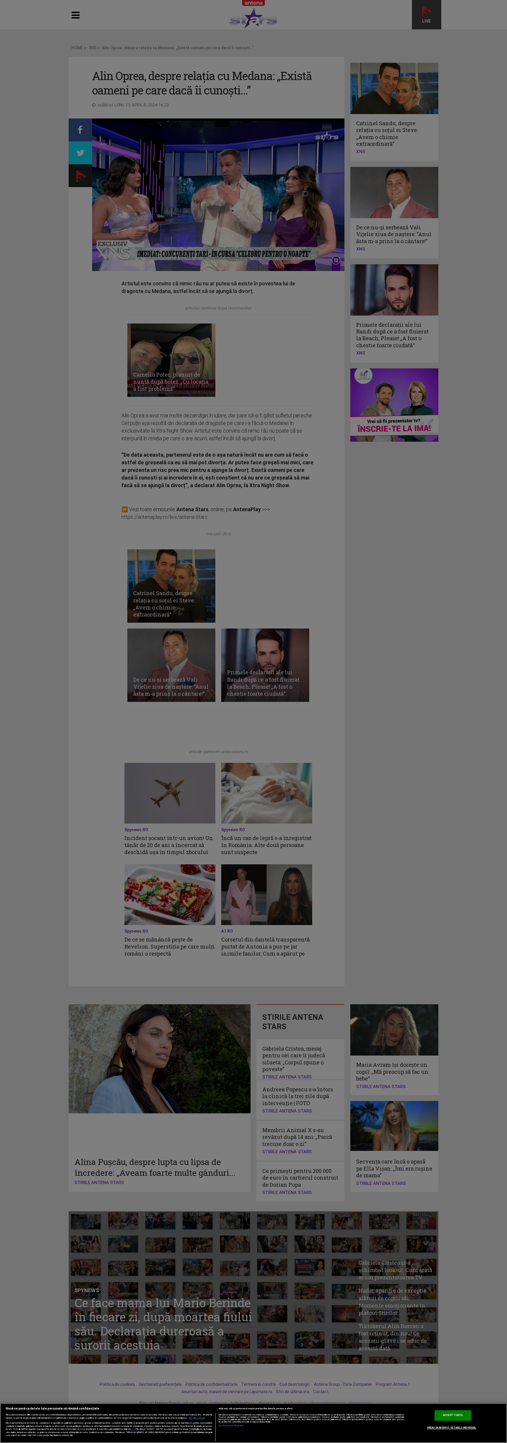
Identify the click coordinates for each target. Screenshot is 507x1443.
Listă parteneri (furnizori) (231, 1426)
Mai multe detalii (197, 1418)
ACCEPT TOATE (453, 1415)
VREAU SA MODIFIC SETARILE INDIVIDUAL (451, 1427)
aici (132, 1429)
